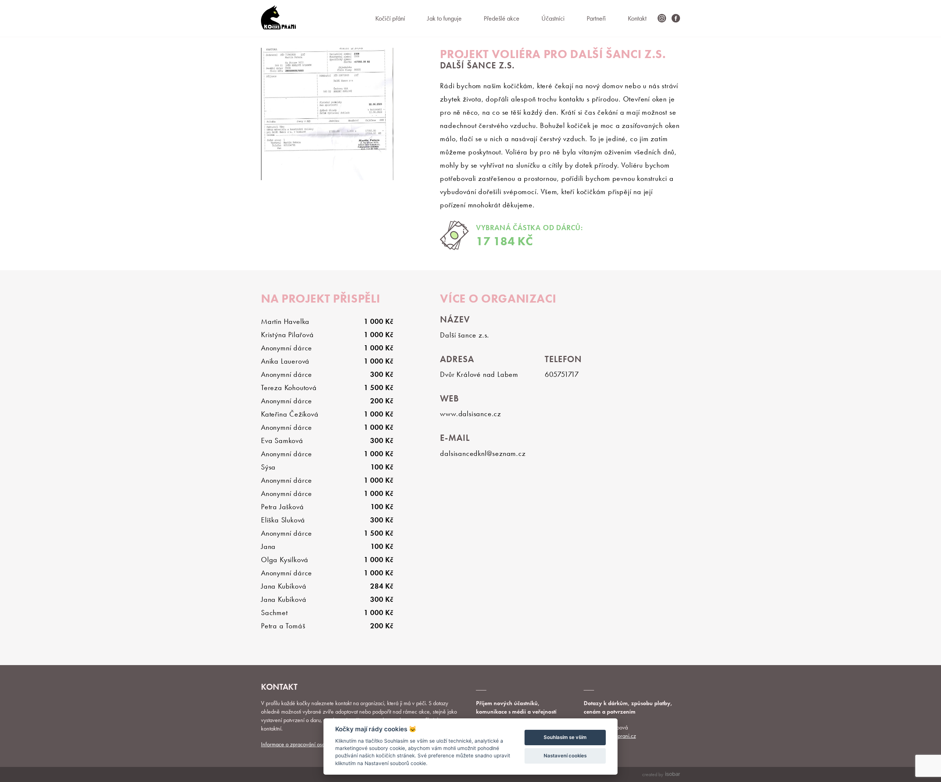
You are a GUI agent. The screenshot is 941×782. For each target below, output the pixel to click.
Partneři (596, 18)
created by (652, 774)
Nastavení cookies (565, 755)
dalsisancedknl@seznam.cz (482, 453)
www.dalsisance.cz (470, 413)
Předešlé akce (501, 18)
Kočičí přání (390, 18)
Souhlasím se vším (565, 737)
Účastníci (553, 18)
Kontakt (637, 18)
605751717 (562, 374)
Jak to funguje (444, 18)
